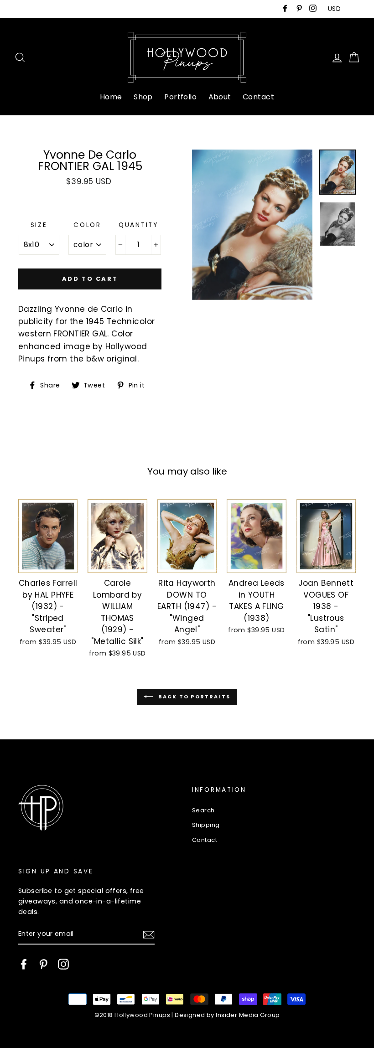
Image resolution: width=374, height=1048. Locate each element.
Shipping (205, 825)
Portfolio (180, 97)
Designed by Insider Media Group (227, 1015)
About (219, 97)
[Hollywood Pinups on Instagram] (63, 964)
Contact (258, 97)
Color (87, 225)
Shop (143, 97)
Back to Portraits (193, 696)
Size (39, 225)
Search (203, 810)
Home (111, 97)
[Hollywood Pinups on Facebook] (23, 964)
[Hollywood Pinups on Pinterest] (43, 964)
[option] (252, 225)
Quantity (138, 225)
